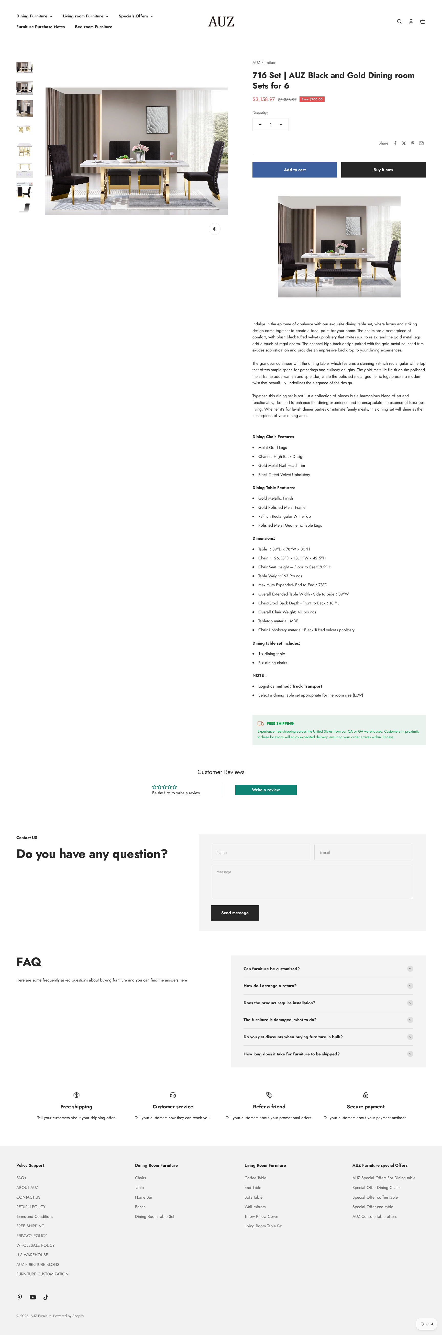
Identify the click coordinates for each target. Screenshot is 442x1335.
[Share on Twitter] (404, 143)
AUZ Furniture (264, 62)
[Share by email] (421, 143)
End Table (253, 1187)
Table (139, 1187)
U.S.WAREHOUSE (32, 1255)
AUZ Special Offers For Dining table (383, 1178)
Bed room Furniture (93, 27)
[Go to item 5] (24, 150)
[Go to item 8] (24, 211)
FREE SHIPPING (30, 1226)
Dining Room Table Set (154, 1216)
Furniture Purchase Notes (40, 27)
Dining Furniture (31, 16)
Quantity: (260, 113)
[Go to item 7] (24, 191)
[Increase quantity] (281, 124)
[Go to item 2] (24, 89)
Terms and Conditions (34, 1216)
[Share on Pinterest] (412, 143)
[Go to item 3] (24, 109)
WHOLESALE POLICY (35, 1245)
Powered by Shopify (68, 1315)
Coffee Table (255, 1178)
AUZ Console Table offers (374, 1216)
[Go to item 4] (24, 130)
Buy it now (383, 170)
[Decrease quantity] (260, 124)
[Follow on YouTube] (32, 1297)
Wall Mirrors (255, 1207)
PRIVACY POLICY (31, 1236)
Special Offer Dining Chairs (376, 1187)
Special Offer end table (372, 1207)
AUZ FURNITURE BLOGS (37, 1264)
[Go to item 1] (24, 68)
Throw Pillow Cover (261, 1216)
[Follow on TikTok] (45, 1297)
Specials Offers (133, 16)
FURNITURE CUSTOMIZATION (42, 1274)
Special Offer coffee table (375, 1197)
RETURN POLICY (31, 1207)
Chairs (140, 1178)
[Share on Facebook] (395, 143)
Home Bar (143, 1197)
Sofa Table (253, 1197)
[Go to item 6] (24, 171)
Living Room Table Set (263, 1226)
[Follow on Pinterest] (19, 1297)
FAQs (21, 1178)
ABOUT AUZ (27, 1187)
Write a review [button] (266, 790)
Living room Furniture (83, 16)
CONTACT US (28, 1197)
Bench (140, 1207)
